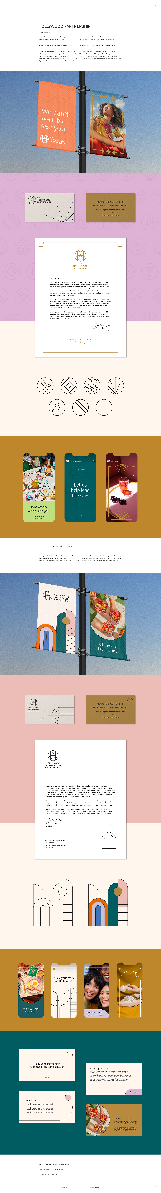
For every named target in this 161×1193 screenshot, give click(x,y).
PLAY (132, 5)
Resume (144, 5)
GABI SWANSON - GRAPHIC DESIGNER (16, 5)
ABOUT (138, 5)
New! (122, 5)
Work (127, 5)
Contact (150, 5)
